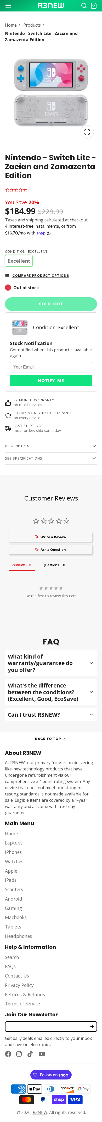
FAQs (10, 966)
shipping (34, 220)
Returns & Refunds (25, 994)
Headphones (18, 936)
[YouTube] (42, 1054)
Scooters (14, 889)
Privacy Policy (19, 985)
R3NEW (40, 1112)
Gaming (13, 908)
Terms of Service (22, 1003)
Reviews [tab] (18, 565)
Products (32, 25)
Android (13, 899)
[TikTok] (30, 1054)
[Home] (51, 5)
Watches (14, 861)
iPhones (13, 852)
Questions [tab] (51, 565)
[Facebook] (8, 1054)
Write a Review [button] (53, 537)
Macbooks (16, 917)
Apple (11, 871)
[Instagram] (19, 1054)
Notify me (51, 381)
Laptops (13, 843)
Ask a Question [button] (53, 549)
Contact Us (17, 976)
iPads (10, 880)
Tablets (13, 927)
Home (11, 25)
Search (12, 957)
